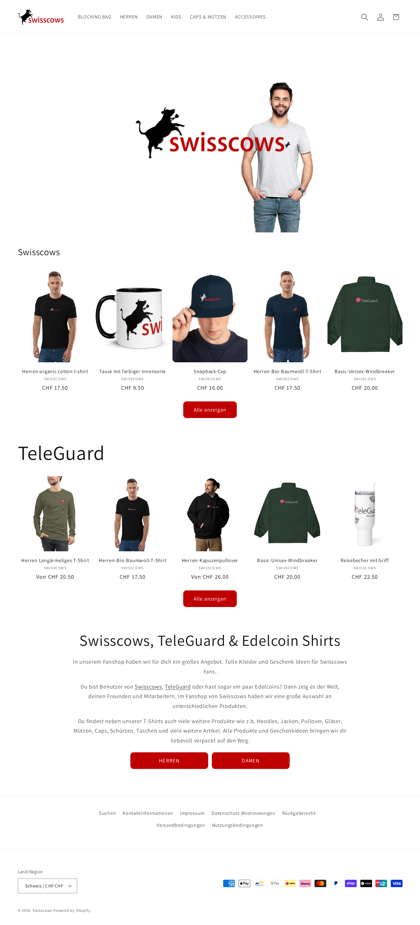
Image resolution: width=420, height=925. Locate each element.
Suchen (107, 813)
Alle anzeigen (210, 409)
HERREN (169, 760)
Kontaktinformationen (148, 813)
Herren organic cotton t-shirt (55, 371)
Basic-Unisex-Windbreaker (365, 371)
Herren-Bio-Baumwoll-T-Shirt (287, 371)
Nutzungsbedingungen (237, 825)
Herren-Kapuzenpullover (210, 560)
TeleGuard (178, 686)
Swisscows (148, 686)
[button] (365, 17)
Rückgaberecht (299, 813)
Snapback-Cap (210, 371)
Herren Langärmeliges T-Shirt (55, 560)
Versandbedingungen (181, 825)
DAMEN (251, 760)
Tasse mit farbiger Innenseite (132, 371)
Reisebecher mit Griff (365, 560)
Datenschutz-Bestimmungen (243, 813)
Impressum (192, 813)
